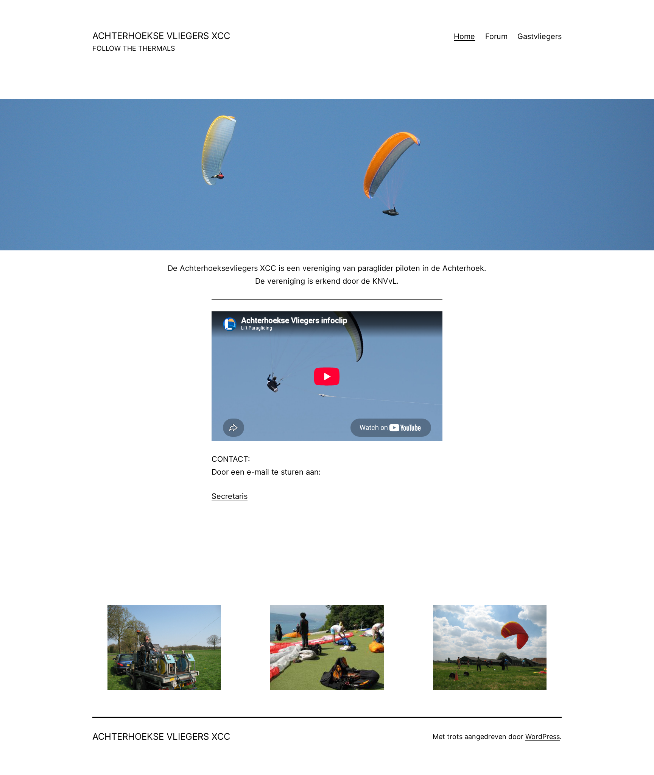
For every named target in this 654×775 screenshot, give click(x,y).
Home (464, 36)
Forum (496, 36)
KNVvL (384, 281)
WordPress (542, 737)
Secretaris (230, 496)
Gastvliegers (539, 36)
